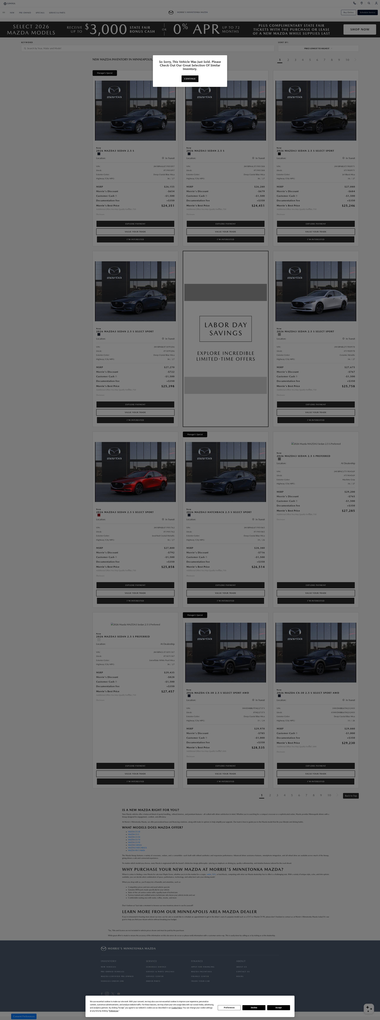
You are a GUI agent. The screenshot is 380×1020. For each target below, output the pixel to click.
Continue (190, 79)
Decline (254, 1008)
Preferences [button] (113, 1011)
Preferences (229, 1008)
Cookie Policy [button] (176, 1008)
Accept (279, 1008)
